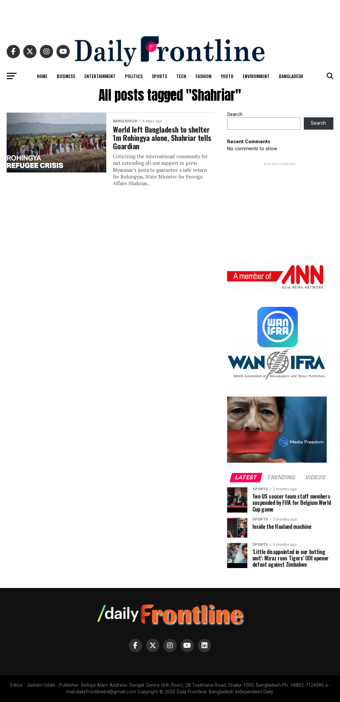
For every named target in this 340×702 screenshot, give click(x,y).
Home (42, 75)
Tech (181, 75)
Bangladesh (291, 75)
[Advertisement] (170, 15)
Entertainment (100, 75)
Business (66, 75)
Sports (159, 75)
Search (234, 114)
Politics (133, 75)
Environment (256, 75)
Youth (227, 75)
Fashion (204, 75)
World (169, 93)
